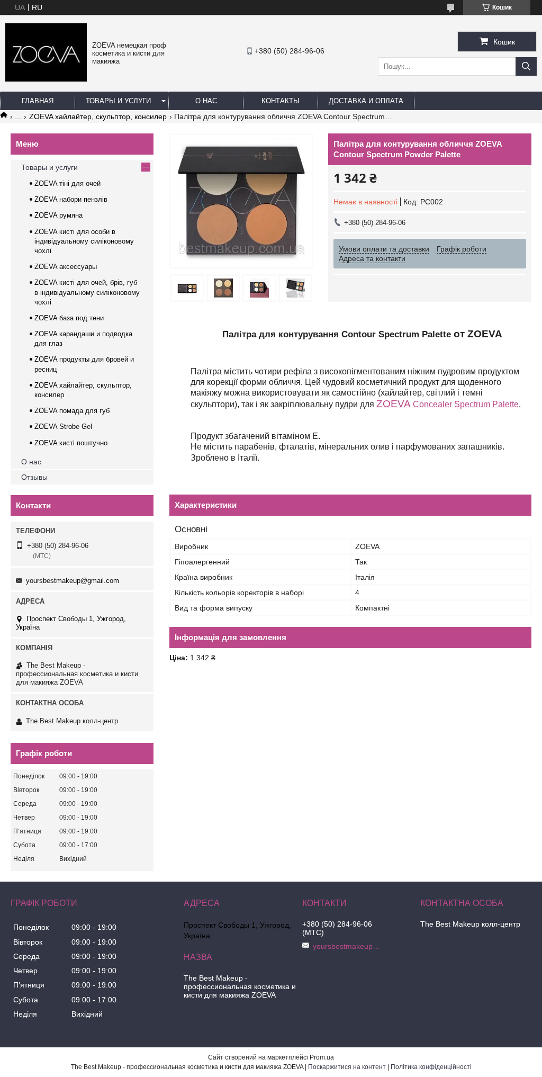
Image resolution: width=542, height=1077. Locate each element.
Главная (37, 101)
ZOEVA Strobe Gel (63, 426)
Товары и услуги (118, 101)
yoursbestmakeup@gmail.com (72, 581)
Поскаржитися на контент (347, 1067)
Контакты (280, 101)
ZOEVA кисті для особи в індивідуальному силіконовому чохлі (84, 241)
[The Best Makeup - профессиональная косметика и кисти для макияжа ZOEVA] (46, 79)
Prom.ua (322, 1057)
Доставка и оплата (366, 101)
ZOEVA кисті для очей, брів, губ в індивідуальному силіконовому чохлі (87, 292)
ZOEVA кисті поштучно (70, 443)
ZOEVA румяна (58, 215)
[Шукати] (526, 66)
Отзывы (34, 477)
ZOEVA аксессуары (65, 267)
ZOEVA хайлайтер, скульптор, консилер (98, 116)
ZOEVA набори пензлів (70, 199)
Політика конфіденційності (431, 1067)
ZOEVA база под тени (69, 318)
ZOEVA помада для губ (72, 411)
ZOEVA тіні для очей (67, 183)
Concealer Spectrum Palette (447, 404)
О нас (206, 101)
